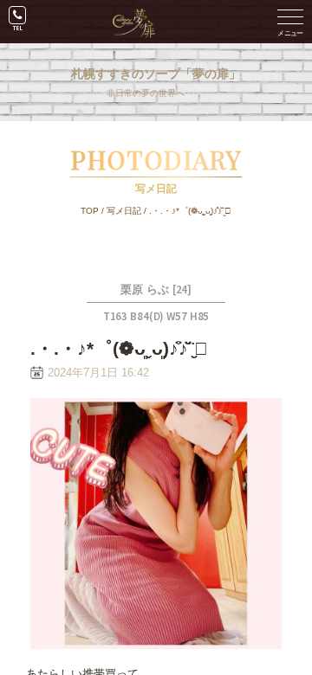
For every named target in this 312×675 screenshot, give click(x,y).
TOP (90, 210)
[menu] (290, 21)
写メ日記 (124, 210)
